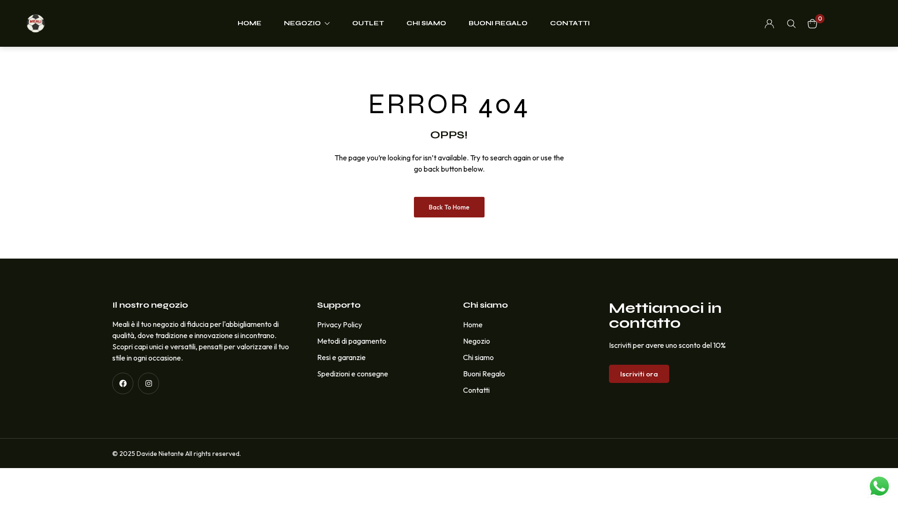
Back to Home (449, 207)
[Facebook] (122, 383)
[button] (639, 374)
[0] (812, 24)
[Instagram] (148, 383)
